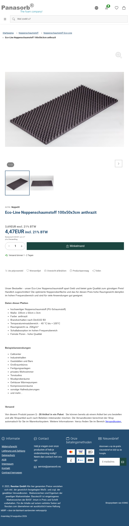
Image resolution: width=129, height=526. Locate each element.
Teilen (98, 270)
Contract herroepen (12, 472)
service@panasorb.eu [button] (49, 466)
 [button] (118, 163)
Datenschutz (8, 455)
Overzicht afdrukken (56, 270)
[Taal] (96, 8)
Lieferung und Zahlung (13, 451)
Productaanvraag (81, 270)
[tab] (6, 284)
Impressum (7, 464)
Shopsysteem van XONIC (116, 503)
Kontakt (6, 468)
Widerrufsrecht (9, 446)
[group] (64, 109)
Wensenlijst (35, 270)
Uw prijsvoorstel (15, 270)
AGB (4, 459)
